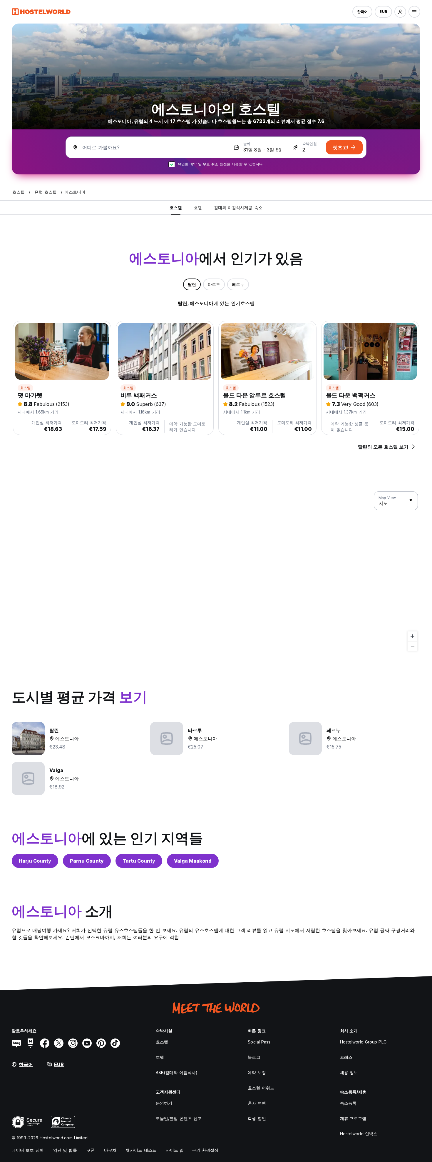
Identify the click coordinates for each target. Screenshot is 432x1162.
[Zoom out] (412, 646)
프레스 (346, 1057)
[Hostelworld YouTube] (87, 1043)
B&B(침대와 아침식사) (176, 1072)
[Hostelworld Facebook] (44, 1043)
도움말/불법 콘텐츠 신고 (179, 1118)
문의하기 (164, 1103)
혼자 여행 (257, 1103)
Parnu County (87, 861)
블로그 (254, 1057)
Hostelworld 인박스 (359, 1133)
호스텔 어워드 (261, 1087)
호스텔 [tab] (176, 207)
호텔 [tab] (198, 207)
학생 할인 (257, 1118)
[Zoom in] (412, 636)
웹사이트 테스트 (141, 1150)
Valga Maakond (193, 861)
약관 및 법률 (65, 1150)
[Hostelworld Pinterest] (101, 1043)
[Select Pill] (400, 12)
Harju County (35, 861)
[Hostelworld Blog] (16, 1043)
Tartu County (139, 861)
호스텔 (25, 388)
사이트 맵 (175, 1150)
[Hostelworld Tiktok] (115, 1043)
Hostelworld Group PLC (363, 1041)
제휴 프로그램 (353, 1118)
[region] (216, 571)
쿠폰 (90, 1150)
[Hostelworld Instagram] (73, 1043)
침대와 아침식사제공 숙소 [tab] (238, 207)
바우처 (110, 1150)
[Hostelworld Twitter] (58, 1043)
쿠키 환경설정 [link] (205, 1150)
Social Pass (259, 1041)
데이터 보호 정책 (28, 1150)
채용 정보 (349, 1072)
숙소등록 (348, 1103)
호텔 (160, 1057)
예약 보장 (257, 1072)
